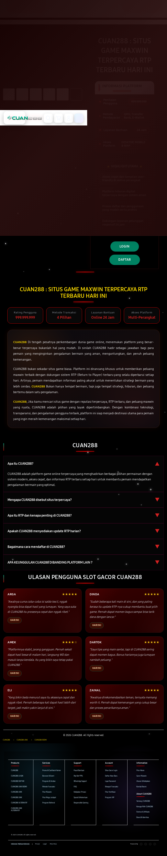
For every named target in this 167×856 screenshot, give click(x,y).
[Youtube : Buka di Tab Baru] (154, 844)
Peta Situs (53, 844)
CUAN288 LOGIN (17, 776)
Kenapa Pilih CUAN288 (144, 807)
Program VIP (109, 797)
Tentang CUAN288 (143, 801)
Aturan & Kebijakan (143, 781)
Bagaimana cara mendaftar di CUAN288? (83, 547)
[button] (58, 118)
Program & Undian (49, 781)
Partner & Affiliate (142, 812)
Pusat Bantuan (79, 770)
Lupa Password (110, 781)
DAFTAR (124, 260)
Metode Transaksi (48, 787)
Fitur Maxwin (47, 792)
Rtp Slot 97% (78, 776)
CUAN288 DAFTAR (17, 781)
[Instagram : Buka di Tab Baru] (150, 844)
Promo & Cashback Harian (51, 770)
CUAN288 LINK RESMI (19, 787)
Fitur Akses (140, 770)
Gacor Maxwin (141, 776)
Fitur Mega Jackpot (49, 797)
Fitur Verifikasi (110, 792)
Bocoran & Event (48, 776)
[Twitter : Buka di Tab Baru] (145, 844)
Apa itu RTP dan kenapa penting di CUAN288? (83, 515)
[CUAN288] (14, 117)
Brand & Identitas (142, 817)
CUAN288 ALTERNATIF (19, 803)
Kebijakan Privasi (80, 792)
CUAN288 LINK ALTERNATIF (16, 809)
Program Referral (48, 803)
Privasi (37, 844)
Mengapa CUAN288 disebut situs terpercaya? (83, 500)
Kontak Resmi (141, 787)
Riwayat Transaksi (111, 787)
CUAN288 (14, 770)
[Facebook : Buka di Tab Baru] (141, 844)
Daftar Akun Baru (111, 776)
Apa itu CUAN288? (83, 463)
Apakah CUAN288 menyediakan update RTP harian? (83, 531)
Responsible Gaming (81, 803)
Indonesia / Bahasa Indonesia (20, 844)
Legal (45, 844)
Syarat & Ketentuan (81, 797)
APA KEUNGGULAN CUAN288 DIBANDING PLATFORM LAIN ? (83, 562)
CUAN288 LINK (16, 792)
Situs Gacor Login (111, 770)
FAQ (75, 787)
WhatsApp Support (80, 781)
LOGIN (125, 246)
